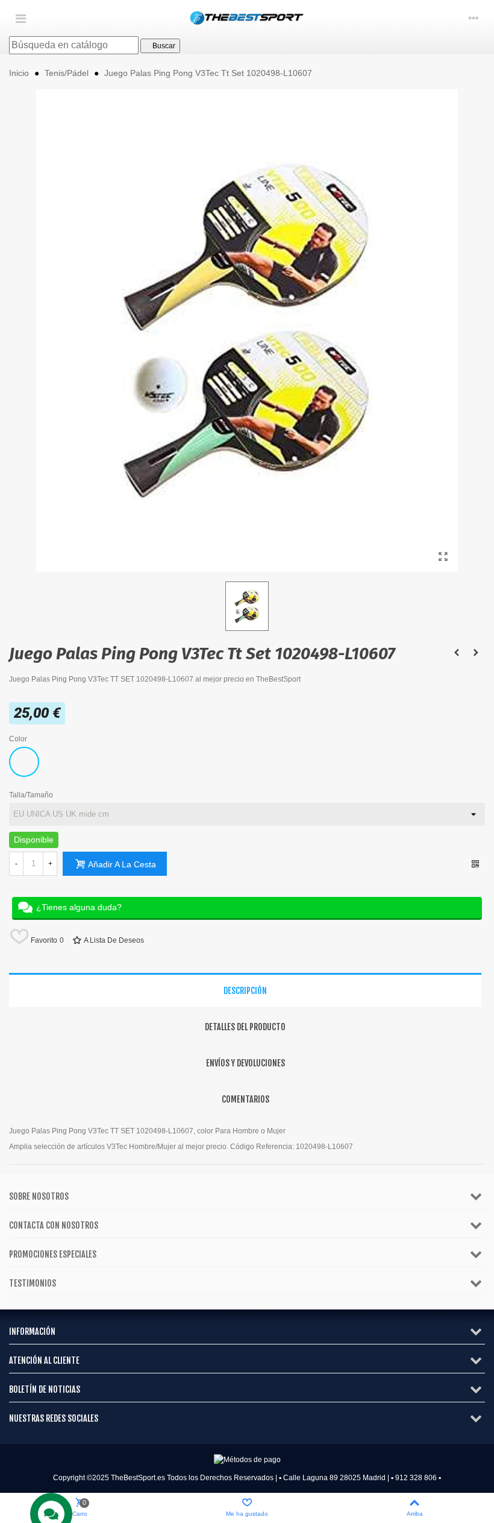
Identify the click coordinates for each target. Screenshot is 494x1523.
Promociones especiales (52, 1254)
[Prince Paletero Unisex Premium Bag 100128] (457, 653)
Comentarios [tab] (245, 1099)
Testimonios (32, 1283)
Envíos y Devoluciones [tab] (245, 1063)
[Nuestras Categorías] (20, 18)
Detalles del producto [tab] (245, 1027)
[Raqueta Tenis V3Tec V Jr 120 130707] (476, 653)
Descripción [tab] (245, 991)
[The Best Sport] (247, 18)
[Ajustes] (473, 18)
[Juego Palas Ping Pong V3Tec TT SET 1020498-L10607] (443, 557)
